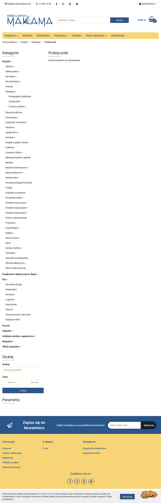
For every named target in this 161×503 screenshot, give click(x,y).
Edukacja (10, 91)
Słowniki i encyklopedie (17, 258)
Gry (4, 279)
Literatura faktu (13, 152)
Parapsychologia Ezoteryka (19, 182)
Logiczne (10, 299)
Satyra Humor (12, 238)
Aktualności (117, 35)
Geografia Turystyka (16, 122)
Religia (9, 233)
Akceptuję (127, 496)
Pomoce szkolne (17, 106)
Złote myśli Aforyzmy (16, 268)
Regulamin (7, 458)
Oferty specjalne (95, 35)
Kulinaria (10, 147)
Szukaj (23, 390)
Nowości (27, 35)
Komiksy (10, 137)
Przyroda (10, 223)
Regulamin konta (91, 453)
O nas (45, 448)
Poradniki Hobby (14, 197)
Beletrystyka (12, 71)
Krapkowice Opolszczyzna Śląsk (19, 274)
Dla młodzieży (12, 81)
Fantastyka (11, 117)
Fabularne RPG (13, 319)
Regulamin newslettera (94, 448)
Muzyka (9, 162)
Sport (8, 243)
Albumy (9, 66)
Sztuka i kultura (13, 248)
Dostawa (6, 448)
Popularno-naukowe (15, 192)
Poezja (9, 187)
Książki (6, 61)
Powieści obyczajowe (16, 208)
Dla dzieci (10, 76)
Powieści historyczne (16, 202)
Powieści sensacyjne (16, 213)
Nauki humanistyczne (16, 167)
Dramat (9, 86)
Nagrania (7, 341)
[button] (8, 442)
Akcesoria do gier (14, 284)
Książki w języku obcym (17, 142)
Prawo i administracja (16, 218)
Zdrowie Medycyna (15, 263)
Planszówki (11, 304)
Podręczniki (14, 101)
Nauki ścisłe (12, 177)
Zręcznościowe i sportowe (18, 314)
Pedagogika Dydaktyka (20, 96)
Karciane (10, 294)
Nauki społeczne (14, 172)
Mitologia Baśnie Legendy (18, 157)
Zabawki (7, 330)
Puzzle (6, 325)
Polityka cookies (10, 462)
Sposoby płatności (11, 467)
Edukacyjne (11, 289)
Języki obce (11, 132)
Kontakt (76, 35)
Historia (10, 127)
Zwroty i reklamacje (12, 453)
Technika (10, 253)
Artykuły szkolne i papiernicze (18, 336)
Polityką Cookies (46, 494)
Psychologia (12, 228)
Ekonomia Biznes (14, 112)
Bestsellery (43, 35)
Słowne (9, 309)
